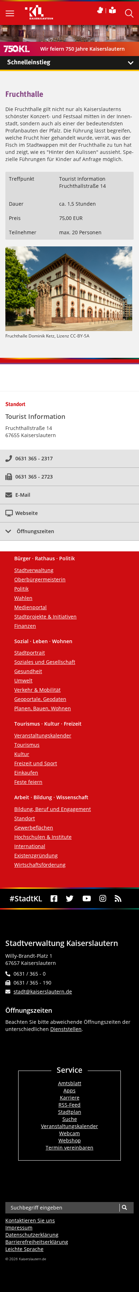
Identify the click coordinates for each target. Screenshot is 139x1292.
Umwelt (23, 680)
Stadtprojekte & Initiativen (45, 616)
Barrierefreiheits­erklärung (36, 1241)
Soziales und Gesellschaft (44, 661)
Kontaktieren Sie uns (30, 1220)
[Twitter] (70, 898)
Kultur (21, 754)
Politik (21, 588)
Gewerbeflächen (33, 827)
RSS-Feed (69, 1104)
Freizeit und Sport (35, 763)
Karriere (69, 1097)
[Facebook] (54, 898)
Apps (69, 1090)
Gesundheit (28, 671)
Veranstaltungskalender (42, 735)
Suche (69, 1119)
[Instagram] (102, 898)
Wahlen (23, 598)
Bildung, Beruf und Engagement (52, 809)
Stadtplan (69, 1111)
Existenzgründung (36, 855)
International (29, 846)
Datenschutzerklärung (31, 1234)
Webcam (69, 1133)
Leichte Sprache (24, 1249)
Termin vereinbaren (69, 1147)
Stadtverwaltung (33, 570)
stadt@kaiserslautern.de (43, 991)
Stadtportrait (29, 652)
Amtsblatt (69, 1083)
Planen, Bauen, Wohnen (42, 708)
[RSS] (118, 898)
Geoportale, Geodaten (40, 699)
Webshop (69, 1140)
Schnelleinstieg (28, 62)
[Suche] (124, 1208)
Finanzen (25, 625)
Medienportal (30, 607)
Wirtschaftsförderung (40, 864)
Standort (24, 818)
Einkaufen (26, 772)
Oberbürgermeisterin (40, 579)
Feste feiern (28, 781)
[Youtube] (86, 898)
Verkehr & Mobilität (37, 689)
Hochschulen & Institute (43, 836)
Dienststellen (66, 1029)
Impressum (18, 1227)
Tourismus (27, 744)
